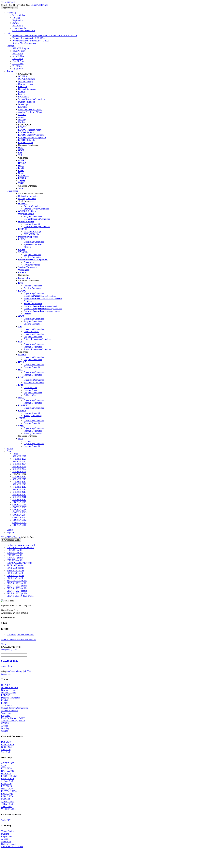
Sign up (10, 532)
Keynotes (22, 107)
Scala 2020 (6, 820)
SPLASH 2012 (19, 494)
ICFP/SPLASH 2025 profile (19, 563)
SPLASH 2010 (19, 499)
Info (8, 33)
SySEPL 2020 (7, 801)
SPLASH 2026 (19, 459)
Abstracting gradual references (20, 634)
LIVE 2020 (6, 783)
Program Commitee (32, 254)
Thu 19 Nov (17, 63)
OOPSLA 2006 (19, 510)
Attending (11, 12)
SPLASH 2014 (19, 489)
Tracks (10, 71)
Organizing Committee (28, 196)
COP (3, 766)
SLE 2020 (5, 752)
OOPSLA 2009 (19, 502)
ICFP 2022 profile (15, 552)
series (18, 537)
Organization (12, 191)
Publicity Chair (30, 395)
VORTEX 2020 (8, 809)
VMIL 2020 (6, 806)
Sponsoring (17, 25)
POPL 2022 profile (15, 575)
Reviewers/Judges (32, 265)
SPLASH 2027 (19, 456)
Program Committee (33, 216)
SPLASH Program (20, 48)
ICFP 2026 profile (15, 560)
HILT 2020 (6, 773)
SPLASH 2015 (19, 487)
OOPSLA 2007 (19, 507)
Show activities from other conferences (18, 639)
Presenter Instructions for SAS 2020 (28, 38)
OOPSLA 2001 (19, 522)
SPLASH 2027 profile (17, 593)
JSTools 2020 (7, 781)
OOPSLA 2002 (19, 520)
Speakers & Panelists (33, 244)
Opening (22, 119)
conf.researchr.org (14, 671)
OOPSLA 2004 (19, 515)
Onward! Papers (25, 84)
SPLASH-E (23, 96)
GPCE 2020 (6, 747)
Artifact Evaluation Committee (37, 339)
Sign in (10, 530)
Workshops (23, 104)
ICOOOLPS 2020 (9, 776)
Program (10, 46)
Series (15, 454)
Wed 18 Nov (18, 61)
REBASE (22, 86)
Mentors (27, 247)
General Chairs (30, 387)
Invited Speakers (31, 331)
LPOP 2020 (6, 786)
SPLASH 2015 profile (17, 580)
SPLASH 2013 (19, 492)
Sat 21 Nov (17, 68)
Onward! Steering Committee (37, 219)
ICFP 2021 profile (15, 550)
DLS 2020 (6, 742)
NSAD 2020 (7, 788)
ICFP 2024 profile (15, 557)
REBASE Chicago (32, 231)
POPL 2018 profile (15, 568)
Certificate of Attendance (23, 30)
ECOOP (22, 127)
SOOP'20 (5, 799)
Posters (21, 94)
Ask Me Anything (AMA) (30, 112)
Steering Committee (27, 198)
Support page (6, 674)
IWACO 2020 (7, 778)
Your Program (18, 51)
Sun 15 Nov (17, 53)
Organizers (29, 262)
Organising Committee (34, 380)
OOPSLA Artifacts (26, 79)
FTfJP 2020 (6, 768)
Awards (15, 23)
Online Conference (39, 5)
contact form (6, 666)
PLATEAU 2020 (9, 791)
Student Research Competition (31, 99)
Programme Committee (34, 382)
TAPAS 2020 (7, 804)
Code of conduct (19, 28)
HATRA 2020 (7, 771)
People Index (24, 278)
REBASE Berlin (31, 234)
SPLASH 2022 (19, 469)
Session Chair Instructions (24, 43)
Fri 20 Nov (17, 66)
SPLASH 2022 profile (17, 585)
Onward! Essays (25, 81)
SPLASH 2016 (19, 484)
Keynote (27, 441)
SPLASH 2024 (19, 464)
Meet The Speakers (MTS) (30, 109)
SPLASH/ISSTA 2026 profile (20, 596)
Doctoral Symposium (27, 89)
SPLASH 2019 (19, 476)
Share (3, 644)
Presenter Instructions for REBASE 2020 (30, 40)
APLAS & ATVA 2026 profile (20, 547)
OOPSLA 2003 (19, 517)
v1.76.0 (27, 671)
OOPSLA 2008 (19, 504)
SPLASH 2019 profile (17, 583)
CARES (22, 114)
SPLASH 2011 (19, 497)
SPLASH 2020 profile (11, 540)
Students (16, 18)
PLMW (21, 91)
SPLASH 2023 (19, 466)
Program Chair (30, 390)
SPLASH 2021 (19, 471)
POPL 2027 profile (15, 578)
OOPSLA (22, 76)
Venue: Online (18, 15)
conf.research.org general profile (21, 545)
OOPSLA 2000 (19, 525)
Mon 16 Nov (18, 56)
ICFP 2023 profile (15, 555)
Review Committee (32, 206)
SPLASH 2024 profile (17, 591)
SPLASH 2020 (8, 537)
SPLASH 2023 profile (17, 588)
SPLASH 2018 (19, 479)
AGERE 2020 (7, 763)
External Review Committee (36, 209)
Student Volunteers (26, 102)
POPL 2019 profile (15, 570)
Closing (21, 122)
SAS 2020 (5, 749)
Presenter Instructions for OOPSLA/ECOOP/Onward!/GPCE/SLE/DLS (44, 35)
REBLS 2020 (7, 796)
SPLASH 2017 (19, 482)
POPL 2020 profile (15, 573)
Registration (17, 20)
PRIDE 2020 (7, 794)
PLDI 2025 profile (15, 565)
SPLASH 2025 (19, 461)
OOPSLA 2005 (19, 512)
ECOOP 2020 (7, 744)
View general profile (9, 649)
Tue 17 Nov (17, 58)
